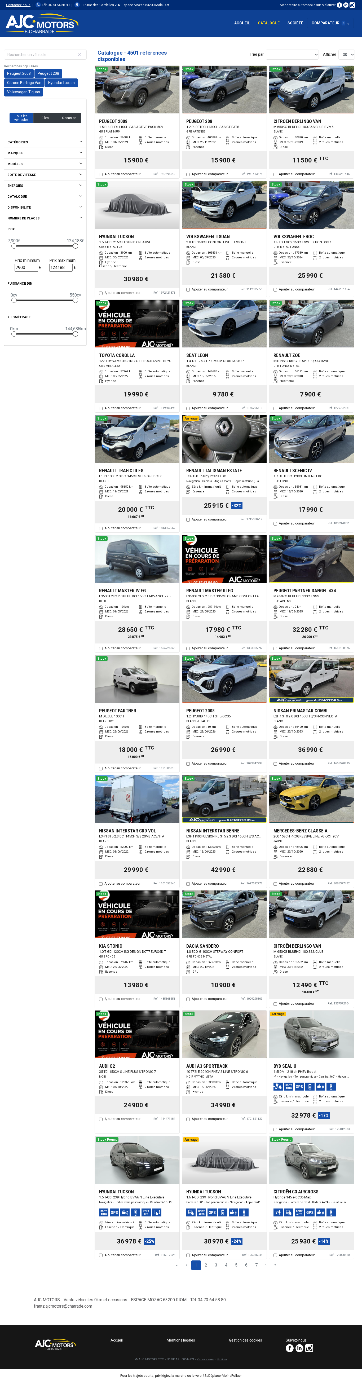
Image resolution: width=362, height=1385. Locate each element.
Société (295, 23)
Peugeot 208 (48, 73)
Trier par (257, 54)
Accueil (242, 23)
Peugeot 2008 (19, 73)
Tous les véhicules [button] (21, 118)
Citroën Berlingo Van (24, 83)
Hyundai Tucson (61, 83)
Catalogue (269, 23)
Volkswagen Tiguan (23, 92)
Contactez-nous (18, 5)
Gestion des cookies (245, 1340)
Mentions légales (181, 1340)
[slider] (14, 246)
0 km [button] (45, 118)
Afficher (329, 54)
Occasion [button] (69, 118)
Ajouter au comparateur (122, 174)
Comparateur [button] (328, 23)
